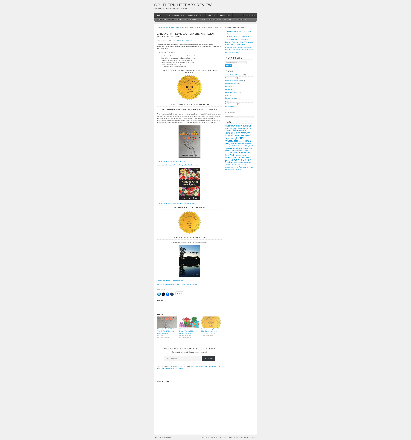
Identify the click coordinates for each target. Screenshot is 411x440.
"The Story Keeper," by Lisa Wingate (236, 39)
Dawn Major (230, 138)
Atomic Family (193, 366)
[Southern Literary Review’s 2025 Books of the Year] (211, 322)
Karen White (248, 143)
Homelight (160, 368)
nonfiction (227, 153)
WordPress (247, 437)
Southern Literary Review (183, 5)
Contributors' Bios (230, 83)
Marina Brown (241, 146)
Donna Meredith (235, 139)
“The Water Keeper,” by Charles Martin (237, 36)
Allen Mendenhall (242, 125)
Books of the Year (195, 15)
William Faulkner (236, 169)
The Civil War (233, 165)
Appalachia (241, 128)
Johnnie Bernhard (238, 143)
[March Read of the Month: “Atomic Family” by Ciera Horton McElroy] (167, 322)
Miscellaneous (229, 19)
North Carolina (237, 152)
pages (227, 101)
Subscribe (209, 358)
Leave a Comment (187, 40)
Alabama (229, 126)
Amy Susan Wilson (231, 128)
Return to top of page (163, 437)
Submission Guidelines (175, 15)
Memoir (235, 148)
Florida (247, 141)
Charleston (228, 131)
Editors (176, 40)
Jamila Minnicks (170, 368)
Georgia (228, 143)
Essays (227, 86)
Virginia (236, 167)
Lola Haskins (180, 368)
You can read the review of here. (172, 161)
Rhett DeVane (232, 157)
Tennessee (247, 162)
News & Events (242, 19)
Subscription (225, 15)
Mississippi (229, 150)
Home (159, 15)
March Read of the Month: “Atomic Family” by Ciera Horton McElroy (166, 331)
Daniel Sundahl (245, 135)
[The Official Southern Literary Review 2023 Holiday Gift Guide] (189, 322)
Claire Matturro (242, 133)
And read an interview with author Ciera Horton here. (178, 165)
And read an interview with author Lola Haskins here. (177, 284)
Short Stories (241, 157)
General (227, 89)
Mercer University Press (245, 148)
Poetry (232, 155)
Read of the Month (175, 19)
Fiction (240, 141)
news (227, 95)
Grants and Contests (231, 92)
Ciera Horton (215, 366)
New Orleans (243, 150)
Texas (227, 165)
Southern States (230, 107)
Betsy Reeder (249, 128)
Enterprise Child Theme (219, 437)
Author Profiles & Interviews (195, 19)
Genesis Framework (236, 437)
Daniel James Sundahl (232, 135)
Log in (254, 437)
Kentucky (227, 146)
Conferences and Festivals (233, 81)
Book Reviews (161, 19)
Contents (211, 15)
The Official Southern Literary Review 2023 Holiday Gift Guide (186, 331)
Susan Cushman (238, 162)
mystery (237, 150)
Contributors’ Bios (215, 19)
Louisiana (234, 146)
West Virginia (243, 167)
